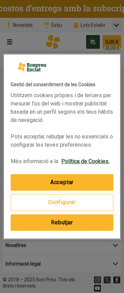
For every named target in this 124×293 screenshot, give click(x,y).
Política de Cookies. (85, 161)
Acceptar (62, 182)
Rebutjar (62, 222)
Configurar (62, 202)
